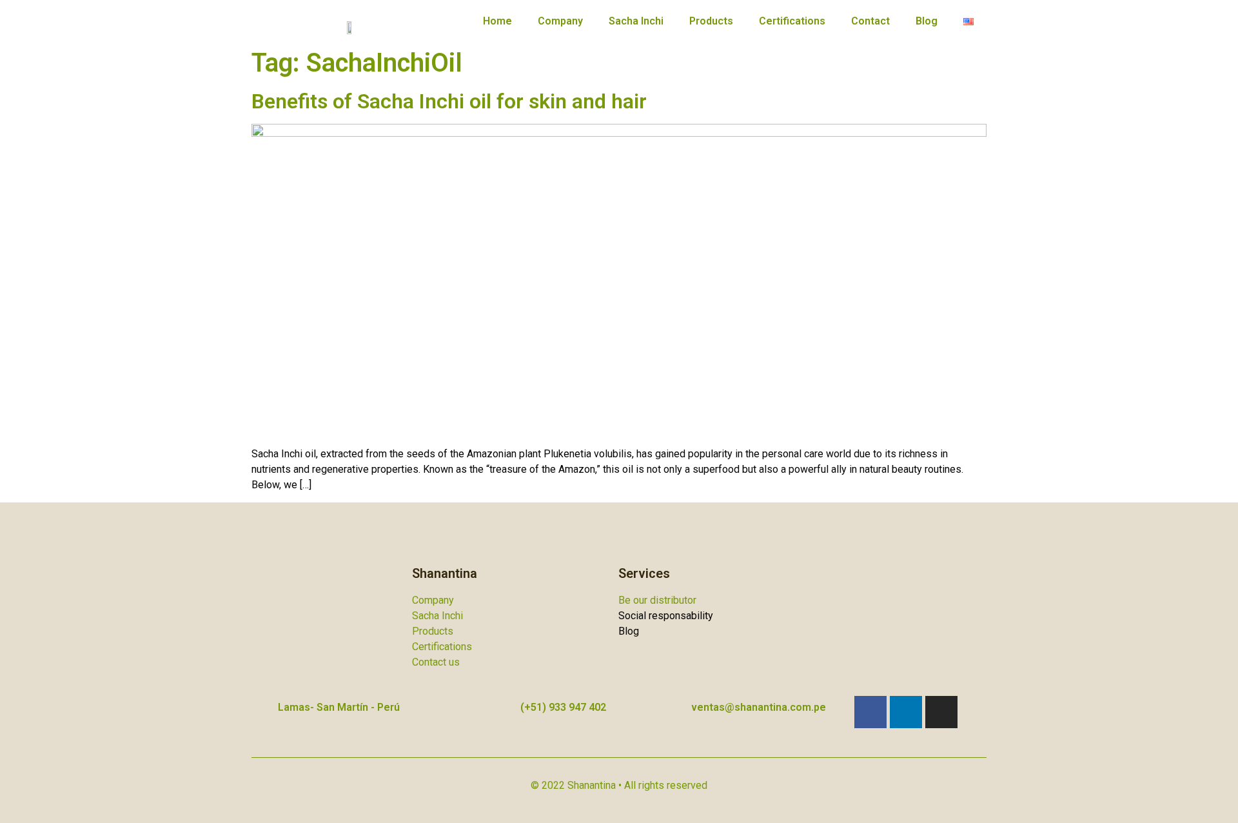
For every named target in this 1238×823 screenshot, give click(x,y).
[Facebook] (870, 712)
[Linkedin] (906, 712)
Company (560, 21)
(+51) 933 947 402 (563, 707)
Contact (870, 21)
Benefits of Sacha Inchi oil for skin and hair (449, 101)
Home (497, 21)
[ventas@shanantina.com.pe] (673, 709)
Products (711, 21)
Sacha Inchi (636, 21)
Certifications (792, 21)
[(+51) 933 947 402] (502, 709)
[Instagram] (941, 712)
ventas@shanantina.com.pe (758, 707)
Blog (927, 21)
